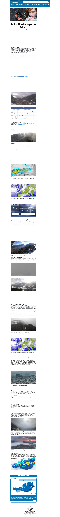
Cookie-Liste (30, 509)
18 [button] (33, 493)
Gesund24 (31, 0)
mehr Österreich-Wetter (23, 501)
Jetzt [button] (12, 493)
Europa (25, 4)
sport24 (26, 0)
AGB (30, 510)
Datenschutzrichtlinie (30, 508)
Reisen (35, 0)
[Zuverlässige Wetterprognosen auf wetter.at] (16, 2)
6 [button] (18, 493)
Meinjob (34, 0)
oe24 (18, 0)
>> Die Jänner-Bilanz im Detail (20, 124)
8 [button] (20, 493)
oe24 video (20, 0)
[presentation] (10, 494)
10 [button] (22, 493)
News (28, 4)
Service (39, 4)
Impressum (30, 507)
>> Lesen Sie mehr (19, 312)
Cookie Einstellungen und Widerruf (30, 514)
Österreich (23, 0)
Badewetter (47, 4)
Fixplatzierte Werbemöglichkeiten (30, 511)
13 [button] (26, 493)
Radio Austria (40, 0)
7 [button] (19, 493)
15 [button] (29, 493)
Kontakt (30, 506)
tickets (38, 0)
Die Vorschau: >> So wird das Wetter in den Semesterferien (20, 76)
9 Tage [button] (32, 480)
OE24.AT (17, 4)
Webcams (35, 4)
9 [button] (21, 493)
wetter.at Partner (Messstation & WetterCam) (30, 513)
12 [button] (25, 493)
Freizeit (31, 4)
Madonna (29, 0)
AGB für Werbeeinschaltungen (30, 512)
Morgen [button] (23, 480)
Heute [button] (15, 480)
